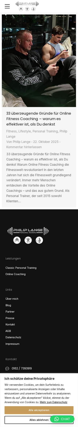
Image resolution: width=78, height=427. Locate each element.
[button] (62, 419)
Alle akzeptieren (39, 410)
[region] (39, 400)
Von (18, 142)
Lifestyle (25, 131)
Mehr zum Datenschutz (53, 402)
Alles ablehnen (39, 419)
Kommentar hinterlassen (24, 147)
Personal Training (45, 131)
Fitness (11, 131)
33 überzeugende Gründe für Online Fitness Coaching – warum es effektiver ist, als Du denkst (38, 119)
